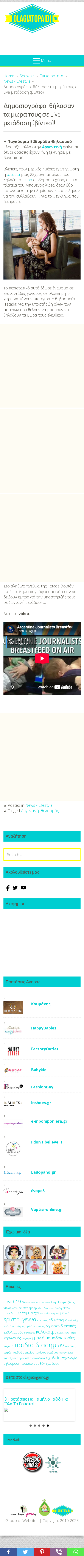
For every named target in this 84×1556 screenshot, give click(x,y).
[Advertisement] (42, 366)
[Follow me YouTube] (23, 889)
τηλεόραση (11, 1363)
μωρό (27, 179)
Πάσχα (33, 1312)
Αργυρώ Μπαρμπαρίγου (27, 1308)
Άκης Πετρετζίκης (63, 1302)
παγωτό (8, 1346)
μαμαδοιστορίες (60, 1337)
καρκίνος (63, 1332)
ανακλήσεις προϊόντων (24, 1326)
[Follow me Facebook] (7, 889)
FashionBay (42, 1086)
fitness (26, 1302)
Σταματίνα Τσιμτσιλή (50, 1313)
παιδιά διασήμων (39, 1345)
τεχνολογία (69, 1358)
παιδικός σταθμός (46, 1352)
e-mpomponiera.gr (49, 1121)
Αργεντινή (52, 146)
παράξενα (9, 1358)
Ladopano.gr (43, 1172)
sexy (47, 1302)
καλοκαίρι (46, 1332)
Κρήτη (22, 1313)
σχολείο (53, 1357)
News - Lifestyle (39, 805)
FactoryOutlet (45, 1048)
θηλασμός (50, 810)
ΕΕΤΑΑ (66, 1308)
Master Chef (37, 1302)
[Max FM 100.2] (33, 1471)
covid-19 (12, 1301)
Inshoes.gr (41, 1102)
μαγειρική (27, 1338)
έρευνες (42, 1320)
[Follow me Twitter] (16, 889)
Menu (46, 60)
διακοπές (68, 1325)
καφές (73, 1332)
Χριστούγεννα (19, 1319)
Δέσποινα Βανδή (53, 1308)
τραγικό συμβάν (33, 1363)
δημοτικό (53, 1326)
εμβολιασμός (13, 1332)
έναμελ (38, 1190)
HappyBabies (43, 1028)
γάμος (41, 1326)
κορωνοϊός (12, 1338)
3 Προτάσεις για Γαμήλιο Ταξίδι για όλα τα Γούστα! (36, 1401)
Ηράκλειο (10, 1313)
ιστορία (13, 174)
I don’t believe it (46, 1142)
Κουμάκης (41, 1003)
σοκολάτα (38, 1358)
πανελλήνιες (66, 1352)
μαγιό (39, 1337)
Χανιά (65, 1313)
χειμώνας (52, 1363)
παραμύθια (24, 1358)
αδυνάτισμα (58, 1320)
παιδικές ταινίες (23, 1352)
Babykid (39, 1069)
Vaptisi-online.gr (47, 1209)
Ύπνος (7, 1308)
